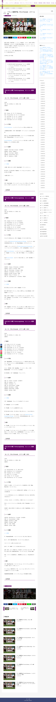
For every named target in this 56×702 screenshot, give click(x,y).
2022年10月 (43, 176)
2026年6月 (43, 87)
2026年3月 (43, 94)
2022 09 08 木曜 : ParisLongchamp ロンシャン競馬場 (19, 78)
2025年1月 (43, 126)
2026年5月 (43, 89)
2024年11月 (43, 130)
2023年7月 (43, 162)
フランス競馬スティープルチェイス (46, 213)
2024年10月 (43, 133)
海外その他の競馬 (44, 236)
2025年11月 (43, 103)
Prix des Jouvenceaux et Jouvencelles (25, 246)
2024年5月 (43, 144)
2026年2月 (43, 96)
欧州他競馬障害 (44, 233)
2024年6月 (43, 142)
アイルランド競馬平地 (45, 196)
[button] (6, 37)
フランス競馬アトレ (44, 207)
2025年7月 (43, 112)
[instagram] (29, 699)
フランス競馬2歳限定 (7, 15)
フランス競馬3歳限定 (45, 205)
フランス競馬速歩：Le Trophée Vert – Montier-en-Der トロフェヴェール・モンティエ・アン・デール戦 (46, 20)
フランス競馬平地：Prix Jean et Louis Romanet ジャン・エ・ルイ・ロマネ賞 (46, 25)
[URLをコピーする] (34, 37)
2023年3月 (43, 169)
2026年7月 (43, 85)
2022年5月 (43, 185)
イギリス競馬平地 (44, 198)
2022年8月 (43, 180)
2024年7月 (43, 139)
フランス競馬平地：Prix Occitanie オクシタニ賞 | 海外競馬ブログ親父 (46, 62)
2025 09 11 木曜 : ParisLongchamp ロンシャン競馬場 (19, 64)
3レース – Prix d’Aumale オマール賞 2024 (18, 70)
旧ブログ (33, 5)
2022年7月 (43, 183)
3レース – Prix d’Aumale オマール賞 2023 (18, 75)
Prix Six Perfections (8, 127)
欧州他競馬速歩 (44, 231)
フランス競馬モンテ (44, 217)
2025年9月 (43, 108)
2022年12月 (43, 171)
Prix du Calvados (9, 257)
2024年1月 (43, 151)
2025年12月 (43, 101)
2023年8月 (43, 160)
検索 (52, 11)
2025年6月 (43, 114)
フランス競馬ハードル (45, 215)
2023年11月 (43, 153)
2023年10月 (43, 155)
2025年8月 (43, 110)
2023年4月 (43, 167)
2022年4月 (43, 187)
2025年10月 (43, 105)
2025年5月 (43, 117)
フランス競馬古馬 (44, 220)
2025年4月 (43, 119)
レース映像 (6, 163)
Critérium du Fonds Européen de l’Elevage (18, 241)
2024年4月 (43, 146)
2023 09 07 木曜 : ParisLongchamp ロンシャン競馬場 (19, 73)
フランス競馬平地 (44, 222)
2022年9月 (43, 178)
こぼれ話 (12, 67)
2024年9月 (43, 135)
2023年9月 (43, 158)
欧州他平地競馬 (44, 229)
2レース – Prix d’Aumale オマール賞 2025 (18, 65)
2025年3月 (43, 121)
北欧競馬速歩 (43, 224)
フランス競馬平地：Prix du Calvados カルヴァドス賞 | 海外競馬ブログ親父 (46, 56)
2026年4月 (43, 92)
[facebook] (26, 699)
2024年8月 (43, 137)
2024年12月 (43, 128)
